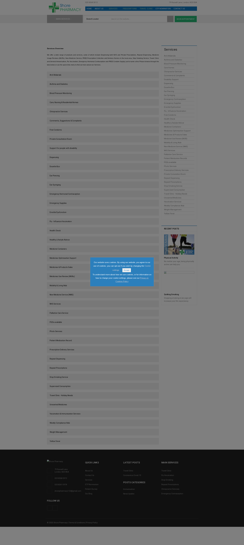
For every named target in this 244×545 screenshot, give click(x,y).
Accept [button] (126, 270)
